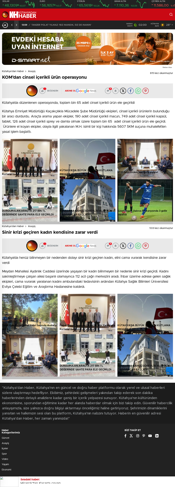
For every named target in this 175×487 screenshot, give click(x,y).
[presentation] (12, 24)
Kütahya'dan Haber (13, 71)
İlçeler (5, 448)
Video (5, 459)
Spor (4, 454)
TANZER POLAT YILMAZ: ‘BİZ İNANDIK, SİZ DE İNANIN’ (61, 25)
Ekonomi (6, 470)
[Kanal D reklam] (87, 49)
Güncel (5, 438)
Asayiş (32, 71)
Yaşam (5, 464)
